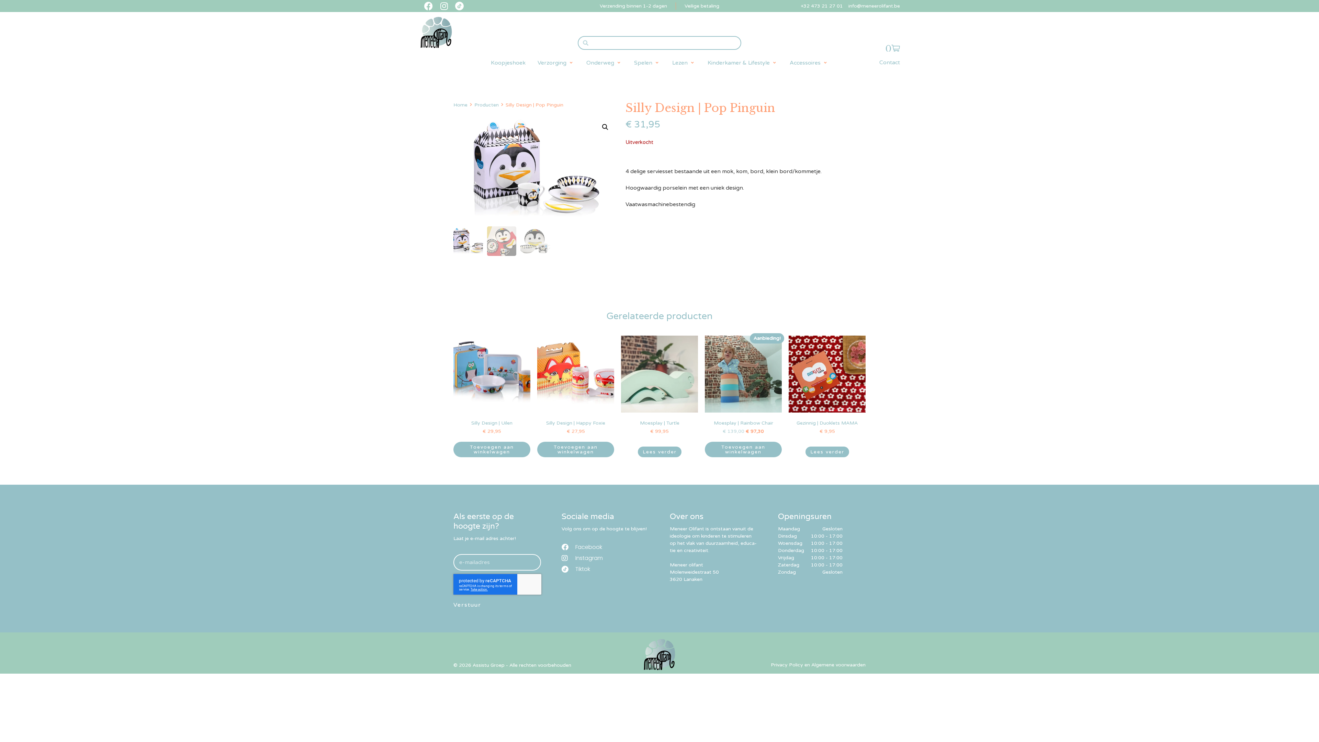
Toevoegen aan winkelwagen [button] (492, 449)
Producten (486, 105)
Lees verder (660, 452)
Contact (889, 62)
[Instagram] (444, 6)
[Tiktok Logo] (459, 6)
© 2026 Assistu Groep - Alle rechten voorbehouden (512, 665)
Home (460, 105)
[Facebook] (428, 6)
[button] (556, 63)
